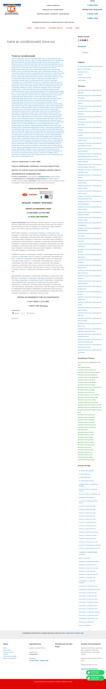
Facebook (82, 46)
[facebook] (81, 40)
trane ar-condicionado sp (37, 134)
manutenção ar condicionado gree (88, 596)
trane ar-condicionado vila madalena (44, 143)
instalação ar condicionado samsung (88, 574)
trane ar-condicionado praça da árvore (28, 127)
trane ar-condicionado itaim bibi (26, 89)
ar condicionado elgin (84, 477)
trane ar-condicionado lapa (41, 107)
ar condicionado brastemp (86, 470)
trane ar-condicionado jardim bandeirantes (28, 93)
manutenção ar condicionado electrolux (89, 589)
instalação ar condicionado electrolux (88, 568)
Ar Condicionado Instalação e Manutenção (90, 66)
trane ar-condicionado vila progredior (43, 149)
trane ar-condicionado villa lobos (24, 152)
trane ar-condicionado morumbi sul (44, 113)
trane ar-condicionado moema (35, 111)
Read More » (15, 318)
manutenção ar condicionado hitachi (88, 599)
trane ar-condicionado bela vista (34, 66)
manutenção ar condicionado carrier (88, 586)
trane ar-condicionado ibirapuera (29, 85)
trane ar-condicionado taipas (53, 134)
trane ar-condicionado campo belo (27, 71)
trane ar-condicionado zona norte (36, 154)
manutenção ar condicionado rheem (88, 608)
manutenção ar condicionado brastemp (87, 581)
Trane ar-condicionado (23, 56)
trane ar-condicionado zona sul (25, 156)
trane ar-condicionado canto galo (47, 71)
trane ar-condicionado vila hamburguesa (50, 142)
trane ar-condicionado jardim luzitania (40, 96)
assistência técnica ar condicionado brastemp (88, 485)
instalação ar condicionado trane (87, 577)
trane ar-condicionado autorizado (47, 64)
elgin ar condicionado (84, 558)
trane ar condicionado (18, 58)
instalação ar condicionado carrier (87, 564)
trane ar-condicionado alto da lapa (32, 62)
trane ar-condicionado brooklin (42, 67)
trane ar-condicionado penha (41, 122)
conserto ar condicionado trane (87, 538)
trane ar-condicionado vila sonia (36, 151)
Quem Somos (82, 80)
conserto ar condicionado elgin (87, 509)
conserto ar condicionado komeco (87, 522)
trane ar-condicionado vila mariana (36, 145)
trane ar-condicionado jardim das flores (23, 95)
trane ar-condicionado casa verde (37, 73)
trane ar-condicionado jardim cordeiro (53, 93)
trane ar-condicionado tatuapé (39, 136)
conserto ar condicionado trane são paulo (89, 545)
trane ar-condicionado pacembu (52, 114)
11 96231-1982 (92, 18)
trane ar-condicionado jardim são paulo (33, 105)
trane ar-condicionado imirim (47, 85)
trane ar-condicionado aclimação (51, 58)
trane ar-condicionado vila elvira (28, 142)
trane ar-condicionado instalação (37, 87)
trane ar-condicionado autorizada (27, 64)
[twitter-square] (79, 40)
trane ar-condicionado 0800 (33, 58)
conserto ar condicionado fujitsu (87, 512)
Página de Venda (67, 681)
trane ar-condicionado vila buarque (37, 140)
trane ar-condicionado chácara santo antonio (25, 77)
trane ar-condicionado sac (33, 129)
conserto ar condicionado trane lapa (88, 542)
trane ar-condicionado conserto (34, 80)
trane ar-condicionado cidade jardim (48, 77)
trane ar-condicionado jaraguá (33, 91)
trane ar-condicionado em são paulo (46, 82)
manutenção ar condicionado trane (88, 618)
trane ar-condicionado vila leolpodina (22, 143)
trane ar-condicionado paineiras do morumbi (25, 116)
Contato (80, 75)
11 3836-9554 (92, 5)
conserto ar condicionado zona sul (88, 553)
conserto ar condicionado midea (87, 525)
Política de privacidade (84, 77)
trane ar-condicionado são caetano (50, 133)
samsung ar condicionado (86, 622)
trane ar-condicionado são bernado (29, 133)
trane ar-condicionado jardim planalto (41, 102)
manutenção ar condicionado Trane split (31, 278)
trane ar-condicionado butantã (37, 69)
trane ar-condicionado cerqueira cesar (50, 75)
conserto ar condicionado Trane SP (23, 256)
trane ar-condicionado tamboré (21, 136)
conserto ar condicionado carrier (87, 506)
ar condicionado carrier (85, 474)
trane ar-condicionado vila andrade (47, 138)
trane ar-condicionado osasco (34, 114)
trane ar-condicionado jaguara (45, 89)
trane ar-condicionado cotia (27, 82)
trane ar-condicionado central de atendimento (25, 75)
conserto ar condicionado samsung (88, 532)
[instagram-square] (85, 40)
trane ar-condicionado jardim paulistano (40, 100)
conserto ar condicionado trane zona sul (89, 548)
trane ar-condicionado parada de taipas (49, 116)
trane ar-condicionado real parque (50, 127)
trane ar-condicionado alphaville (40, 60)
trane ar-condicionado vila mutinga (27, 147)
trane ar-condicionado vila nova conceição (50, 147)
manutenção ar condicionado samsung (89, 612)
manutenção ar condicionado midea (88, 605)
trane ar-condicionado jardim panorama (44, 98)
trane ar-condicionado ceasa (55, 73)
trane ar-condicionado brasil (24, 67)
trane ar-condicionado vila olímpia (21, 149)
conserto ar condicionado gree (87, 516)
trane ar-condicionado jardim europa (46, 95)
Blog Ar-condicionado (84, 69)
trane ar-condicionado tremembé (26, 138)
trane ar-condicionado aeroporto (21, 60)
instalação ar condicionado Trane (48, 233)
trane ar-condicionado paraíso (20, 118)
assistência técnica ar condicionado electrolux (88, 490)
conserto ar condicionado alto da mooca (88, 502)
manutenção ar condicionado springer (88, 615)
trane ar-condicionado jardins (23, 107)
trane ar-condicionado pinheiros (26, 123)
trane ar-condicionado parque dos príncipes (43, 120)
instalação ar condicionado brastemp (89, 561)
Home (5, 648)
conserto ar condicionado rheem (87, 528)
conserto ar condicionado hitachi (87, 519)
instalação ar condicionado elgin (87, 571)
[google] (83, 40)
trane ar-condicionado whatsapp (43, 152)
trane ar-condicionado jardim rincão (38, 104)
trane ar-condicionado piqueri (45, 123)
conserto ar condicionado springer (88, 535)
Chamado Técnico (83, 72)
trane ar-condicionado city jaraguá (42, 78)
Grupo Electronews (44, 176)
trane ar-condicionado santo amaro (40, 131)
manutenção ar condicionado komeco (88, 602)
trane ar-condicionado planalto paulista (36, 125)
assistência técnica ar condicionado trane (89, 494)
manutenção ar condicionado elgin (88, 592)
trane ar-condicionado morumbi (24, 113)
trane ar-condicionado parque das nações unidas (44, 118)
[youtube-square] (87, 40)
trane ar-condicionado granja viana (39, 84)
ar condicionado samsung (86, 481)
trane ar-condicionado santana (20, 131)
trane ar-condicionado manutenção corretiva (32, 109)
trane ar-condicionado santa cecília (52, 129)
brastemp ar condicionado (86, 497)
